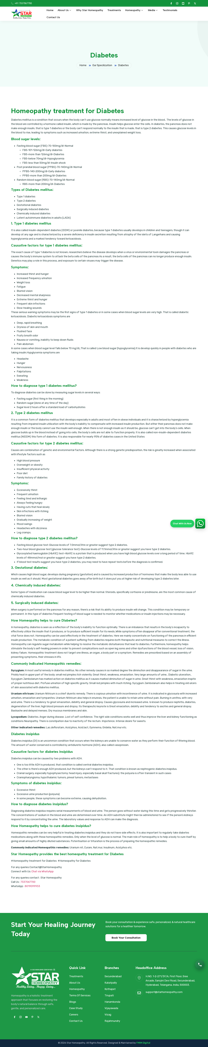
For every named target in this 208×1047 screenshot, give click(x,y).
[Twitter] (195, 3)
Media (151, 10)
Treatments (114, 10)
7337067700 (28, 881)
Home (50, 10)
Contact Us (53, 17)
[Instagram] (177, 3)
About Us (63, 10)
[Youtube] (183, 3)
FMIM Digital (143, 1042)
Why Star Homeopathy (89, 10)
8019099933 (32, 886)
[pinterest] (189, 3)
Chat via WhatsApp (42, 871)
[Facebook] (171, 3)
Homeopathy (133, 10)
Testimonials (170, 10)
